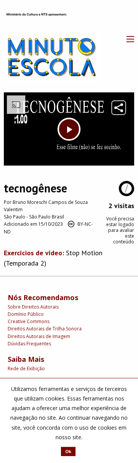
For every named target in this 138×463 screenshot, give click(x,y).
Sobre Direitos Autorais (33, 307)
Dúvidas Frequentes (29, 343)
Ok (68, 451)
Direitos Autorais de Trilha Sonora (45, 328)
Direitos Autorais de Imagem (39, 336)
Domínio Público (26, 314)
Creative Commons (28, 321)
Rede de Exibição (26, 368)
